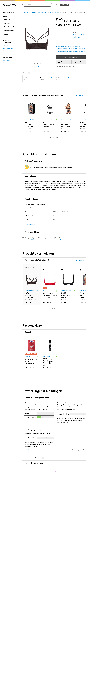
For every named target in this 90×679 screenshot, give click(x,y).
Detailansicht (29, 450)
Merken (80, 62)
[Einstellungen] (56, 4)
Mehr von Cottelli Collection (78, 35)
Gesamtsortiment (8, 12)
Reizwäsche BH (9, 27)
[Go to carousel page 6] (57, 137)
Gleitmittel (46, 356)
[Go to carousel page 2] (52, 137)
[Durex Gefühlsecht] (31, 353)
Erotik (5, 16)
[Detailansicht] (39, 416)
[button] (71, 47)
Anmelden (64, 5)
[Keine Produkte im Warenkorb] (85, 4)
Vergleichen (64, 62)
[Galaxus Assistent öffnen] (72, 4)
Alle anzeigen (80, 96)
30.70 (59, 18)
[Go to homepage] (9, 4)
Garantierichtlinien (62, 240)
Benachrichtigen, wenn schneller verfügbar (71, 51)
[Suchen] (24, 5)
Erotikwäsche (7, 20)
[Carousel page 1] (50, 137)
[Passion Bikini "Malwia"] (50, 117)
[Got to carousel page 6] (40, 63)
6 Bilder (37, 66)
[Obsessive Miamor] (68, 284)
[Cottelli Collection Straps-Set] (31, 117)
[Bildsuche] (50, 5)
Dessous (7, 23)
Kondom (27, 357)
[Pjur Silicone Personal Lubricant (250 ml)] (50, 353)
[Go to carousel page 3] (53, 137)
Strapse (6, 34)
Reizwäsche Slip (9, 30)
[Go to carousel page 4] (54, 137)
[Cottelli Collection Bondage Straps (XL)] (68, 117)
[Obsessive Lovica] (50, 284)
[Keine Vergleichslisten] (77, 4)
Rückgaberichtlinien (31, 240)
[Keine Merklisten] (81, 4)
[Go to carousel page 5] (56, 137)
